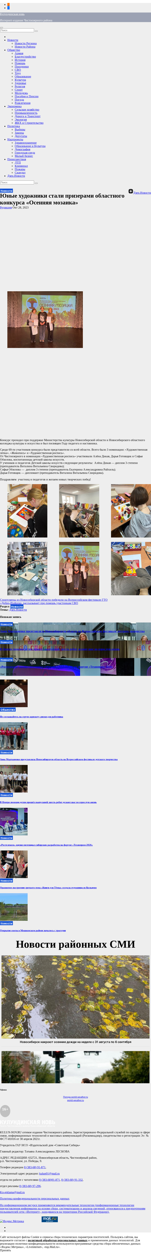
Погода (19, 99)
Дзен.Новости (16, 175)
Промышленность (26, 112)
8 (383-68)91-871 (49, 1179)
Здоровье (20, 83)
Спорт (19, 89)
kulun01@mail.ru (49, 1173)
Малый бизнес (24, 156)
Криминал (21, 165)
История (20, 59)
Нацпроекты (15, 139)
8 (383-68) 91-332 (72, 1179)
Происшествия (16, 159)
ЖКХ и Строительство (29, 122)
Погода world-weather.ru (75, 1097)
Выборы (20, 129)
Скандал (20, 172)
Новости (12, 40)
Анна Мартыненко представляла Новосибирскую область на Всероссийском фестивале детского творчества (72, 631)
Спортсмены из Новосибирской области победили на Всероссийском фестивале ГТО (54, 599)
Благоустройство (25, 56)
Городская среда (25, 152)
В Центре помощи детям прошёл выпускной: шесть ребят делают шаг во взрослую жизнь (60, 649)
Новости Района (25, 46)
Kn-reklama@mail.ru (12, 1192)
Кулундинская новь (12, 14)
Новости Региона (26, 43)
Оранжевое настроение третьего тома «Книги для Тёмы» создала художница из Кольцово (48, 887)
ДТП (18, 162)
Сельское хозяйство (27, 109)
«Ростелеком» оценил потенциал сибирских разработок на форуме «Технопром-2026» (56, 666)
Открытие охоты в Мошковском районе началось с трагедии (33, 930)
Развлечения (22, 103)
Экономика (14, 106)
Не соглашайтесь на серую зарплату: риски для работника (31, 716)
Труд (18, 73)
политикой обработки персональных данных (57, 1240)
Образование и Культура (30, 146)
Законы (19, 132)
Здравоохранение (26, 142)
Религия (20, 86)
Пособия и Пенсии (26, 96)
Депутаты (21, 136)
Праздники (22, 66)
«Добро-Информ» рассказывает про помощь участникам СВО (39, 603)
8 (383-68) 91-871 (34, 1167)
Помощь (20, 63)
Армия (19, 53)
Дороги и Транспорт (28, 116)
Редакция (6, 207)
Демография (22, 149)
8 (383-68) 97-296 (30, 1186)
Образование (23, 76)
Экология (21, 119)
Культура (20, 79)
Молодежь (21, 93)
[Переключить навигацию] (1, 27)
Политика (13, 126)
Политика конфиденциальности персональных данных (34, 1198)
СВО (18, 69)
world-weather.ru (75, 1100)
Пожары (20, 169)
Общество (13, 50)
